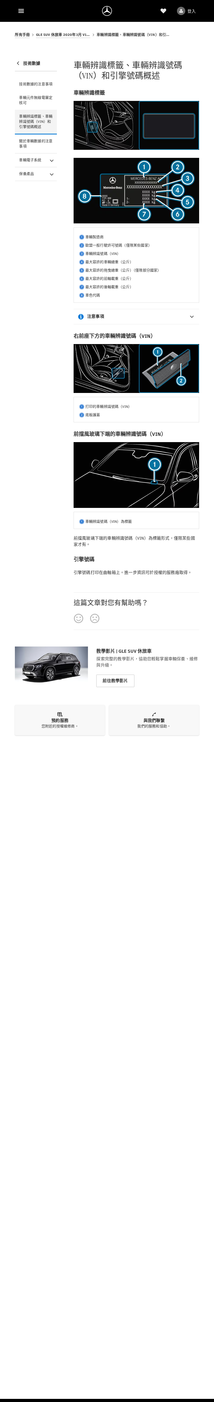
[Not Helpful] (95, 618)
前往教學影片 (115, 680)
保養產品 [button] (26, 173)
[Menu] (21, 11)
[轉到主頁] (107, 11)
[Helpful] (79, 618)
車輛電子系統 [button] (30, 160)
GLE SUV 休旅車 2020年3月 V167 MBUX (63, 34)
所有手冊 (22, 34)
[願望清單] (163, 11)
